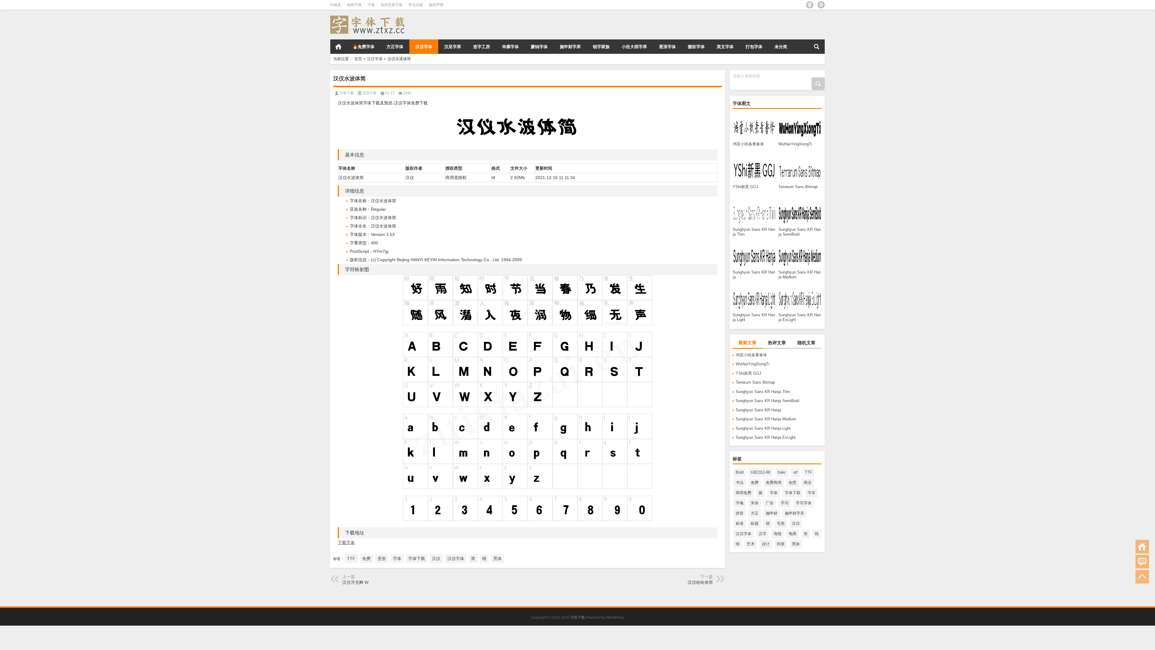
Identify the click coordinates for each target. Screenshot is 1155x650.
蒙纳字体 (539, 46)
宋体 (755, 503)
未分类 (781, 46)
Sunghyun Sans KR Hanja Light (763, 428)
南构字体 (354, 5)
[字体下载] (368, 17)
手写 (785, 503)
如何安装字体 (391, 5)
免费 (755, 482)
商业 (808, 482)
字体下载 (792, 493)
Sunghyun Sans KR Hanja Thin (763, 391)
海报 (777, 533)
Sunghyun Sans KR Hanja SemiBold (767, 400)
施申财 (772, 513)
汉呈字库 (452, 46)
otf (795, 472)
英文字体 (725, 46)
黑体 (796, 544)
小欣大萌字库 (634, 46)
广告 (770, 503)
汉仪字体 (423, 46)
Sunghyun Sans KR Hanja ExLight (766, 437)
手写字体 (804, 503)
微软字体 (696, 46)
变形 (381, 558)
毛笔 (781, 523)
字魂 (371, 5)
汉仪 (796, 523)
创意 (792, 482)
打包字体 (754, 46)
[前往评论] (1142, 561)
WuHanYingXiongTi (752, 364)
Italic (782, 472)
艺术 (751, 544)
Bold (740, 472)
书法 (740, 482)
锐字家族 (601, 46)
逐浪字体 (667, 46)
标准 (740, 523)
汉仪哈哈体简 (700, 582)
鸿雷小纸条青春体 (751, 355)
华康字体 (510, 46)
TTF (808, 472)
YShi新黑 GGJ (748, 373)
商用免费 (743, 493)
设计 (766, 544)
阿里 (781, 544)
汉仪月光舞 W (355, 582)
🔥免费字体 (363, 46)
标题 (755, 523)
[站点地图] (809, 4)
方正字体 (395, 46)
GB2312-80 (760, 472)
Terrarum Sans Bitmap (755, 382)
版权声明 (436, 5)
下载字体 (346, 542)
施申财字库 (570, 46)
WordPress (615, 617)
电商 (792, 533)
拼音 (740, 513)
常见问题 (415, 5)
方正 (755, 513)
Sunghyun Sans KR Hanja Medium (766, 419)
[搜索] (816, 46)
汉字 (762, 533)
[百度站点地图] (821, 4)
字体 (774, 493)
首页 (338, 46)
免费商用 (773, 482)
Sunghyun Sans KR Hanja (758, 410)
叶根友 (335, 5)
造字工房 (481, 46)
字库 (811, 493)
